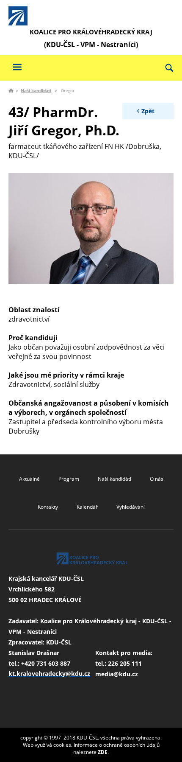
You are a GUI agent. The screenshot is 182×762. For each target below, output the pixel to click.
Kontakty (48, 506)
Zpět (147, 111)
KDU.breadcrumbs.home (11, 90)
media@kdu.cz (116, 674)
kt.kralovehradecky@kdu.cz (49, 674)
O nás (156, 478)
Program (68, 478)
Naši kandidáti (36, 90)
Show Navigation (16, 66)
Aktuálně (29, 478)
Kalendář (87, 506)
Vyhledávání (130, 506)
